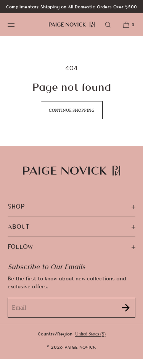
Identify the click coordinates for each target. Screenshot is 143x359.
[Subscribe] (125, 307)
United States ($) (90, 334)
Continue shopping (72, 110)
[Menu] (17, 24)
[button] (108, 24)
